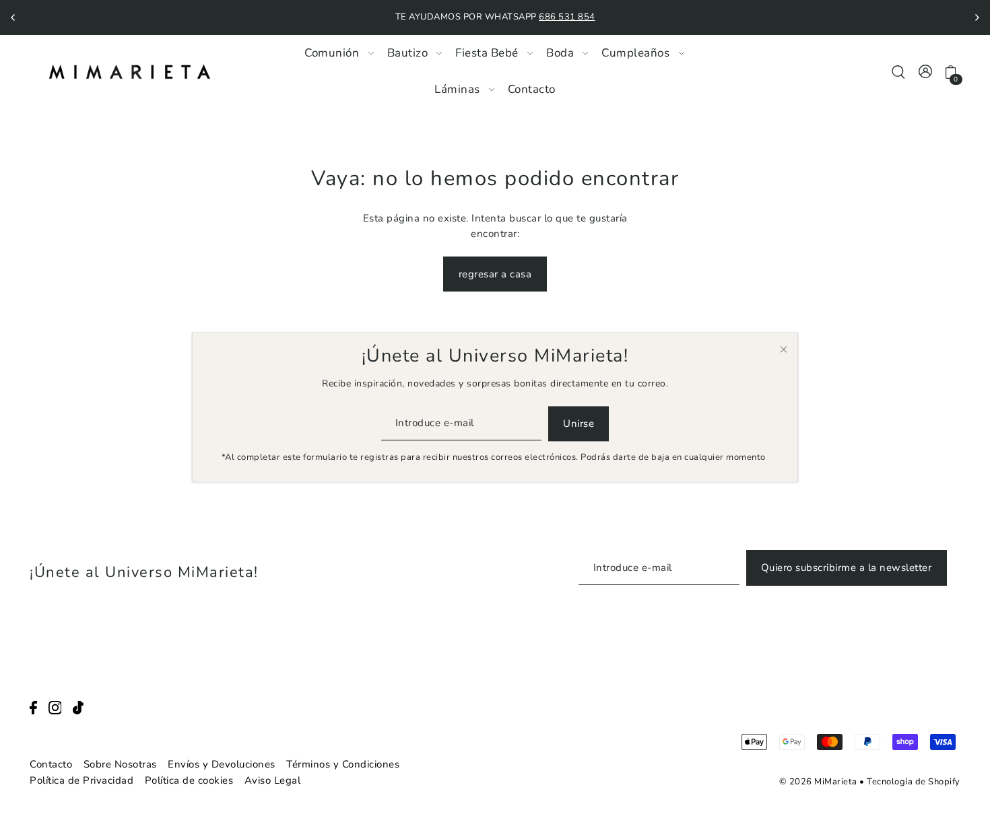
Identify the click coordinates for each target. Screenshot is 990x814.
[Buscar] (898, 71)
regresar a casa (495, 274)
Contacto (51, 764)
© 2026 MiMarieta (818, 782)
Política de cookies (189, 780)
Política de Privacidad (81, 780)
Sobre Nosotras (120, 764)
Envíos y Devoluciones (221, 764)
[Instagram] (55, 707)
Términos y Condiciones (342, 764)
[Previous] (13, 17)
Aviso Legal (272, 780)
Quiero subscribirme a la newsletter (846, 567)
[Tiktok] (78, 707)
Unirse (578, 423)
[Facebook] (33, 707)
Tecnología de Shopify (913, 782)
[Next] (976, 17)
